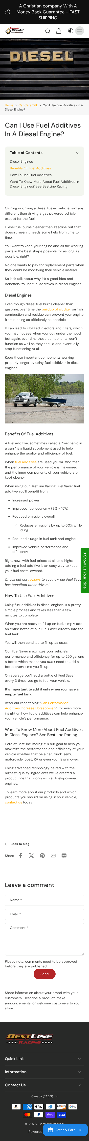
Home (9, 105)
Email (15, 914)
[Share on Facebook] (20, 855)
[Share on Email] (53, 855)
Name (16, 900)
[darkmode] (69, 31)
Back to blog (20, 844)
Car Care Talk (28, 105)
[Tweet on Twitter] (31, 855)
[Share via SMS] (64, 855)
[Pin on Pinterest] (42, 855)
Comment (19, 928)
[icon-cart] (58, 31)
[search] (47, 31)
